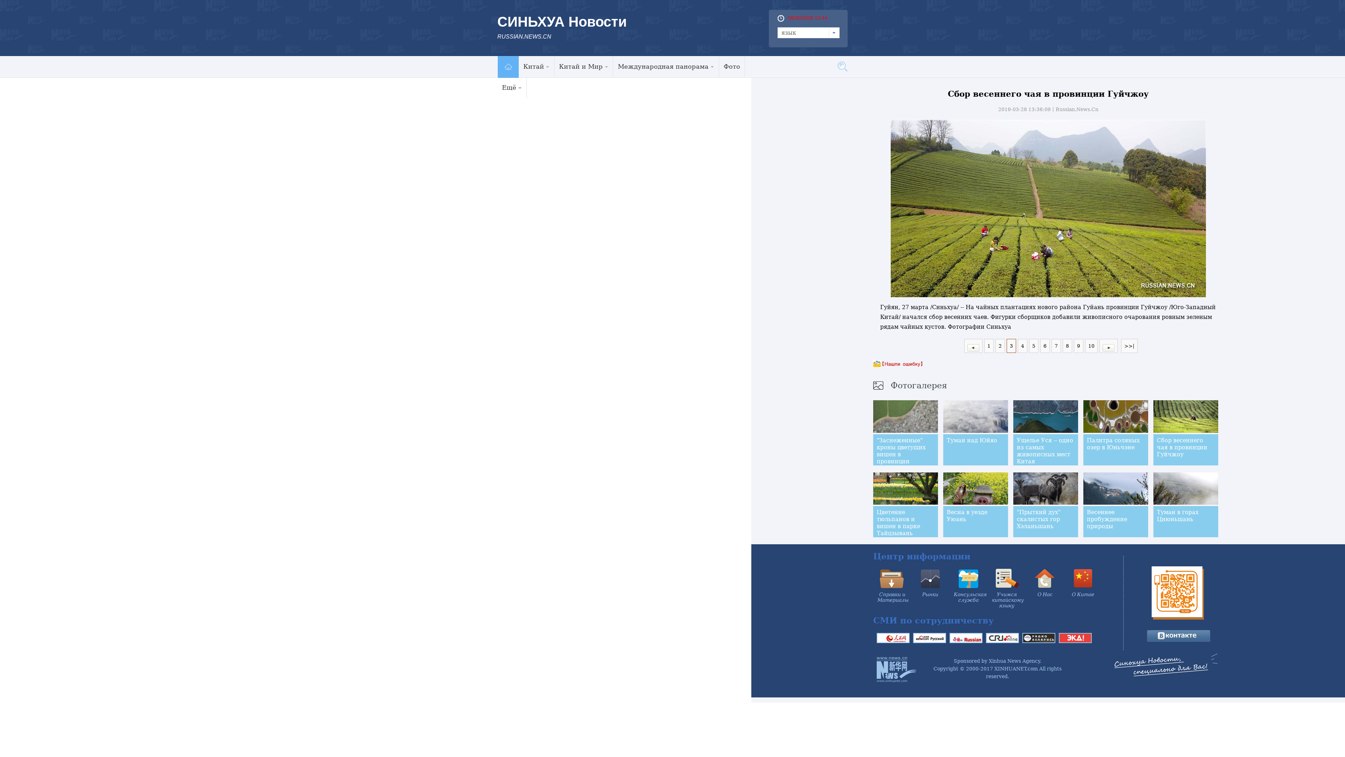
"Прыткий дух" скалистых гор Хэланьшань (1039, 519)
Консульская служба (970, 597)
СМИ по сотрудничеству (933, 620)
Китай (533, 66)
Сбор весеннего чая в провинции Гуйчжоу (1182, 447)
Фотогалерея (919, 385)
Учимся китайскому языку (1008, 600)
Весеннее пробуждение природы (1107, 519)
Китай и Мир (581, 66)
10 (1091, 346)
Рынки (930, 594)
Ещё (509, 87)
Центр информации (922, 556)
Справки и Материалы (893, 597)
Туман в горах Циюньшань (1178, 516)
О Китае (1083, 594)
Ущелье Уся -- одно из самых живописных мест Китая (1045, 451)
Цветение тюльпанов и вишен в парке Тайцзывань (898, 523)
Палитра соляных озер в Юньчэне (1113, 444)
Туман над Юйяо (972, 440)
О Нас (1045, 594)
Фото (732, 66)
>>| (1129, 346)
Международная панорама (663, 66)
